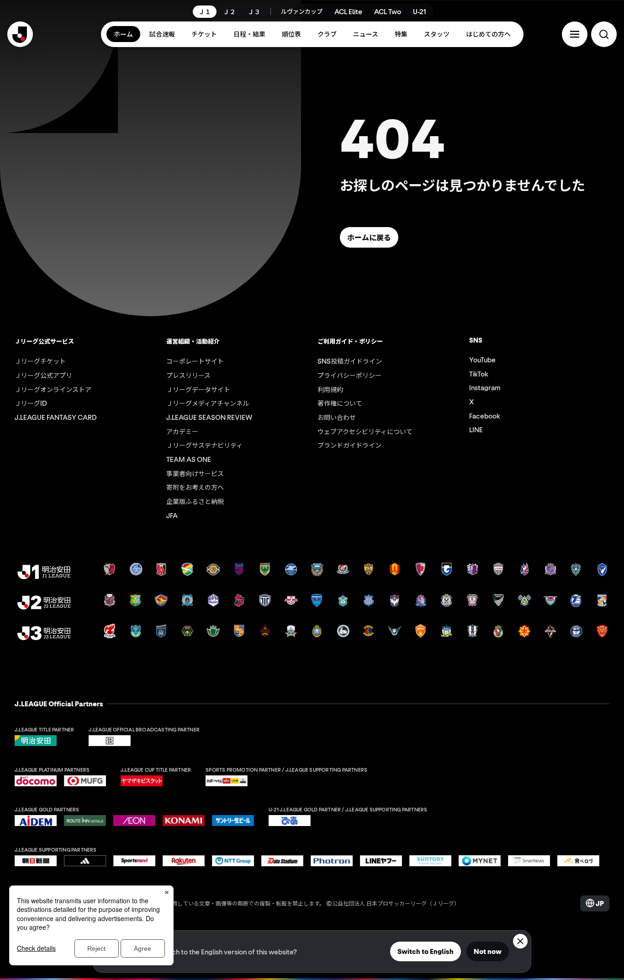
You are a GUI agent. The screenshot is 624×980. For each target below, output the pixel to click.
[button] (574, 34)
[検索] (604, 34)
